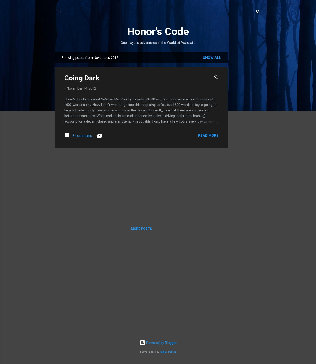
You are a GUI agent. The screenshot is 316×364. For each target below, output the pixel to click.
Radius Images (168, 351)
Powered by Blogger (161, 343)
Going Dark (81, 78)
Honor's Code (158, 31)
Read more (208, 135)
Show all (212, 58)
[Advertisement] (246, 121)
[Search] (258, 13)
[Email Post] (99, 137)
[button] (215, 77)
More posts (141, 229)
